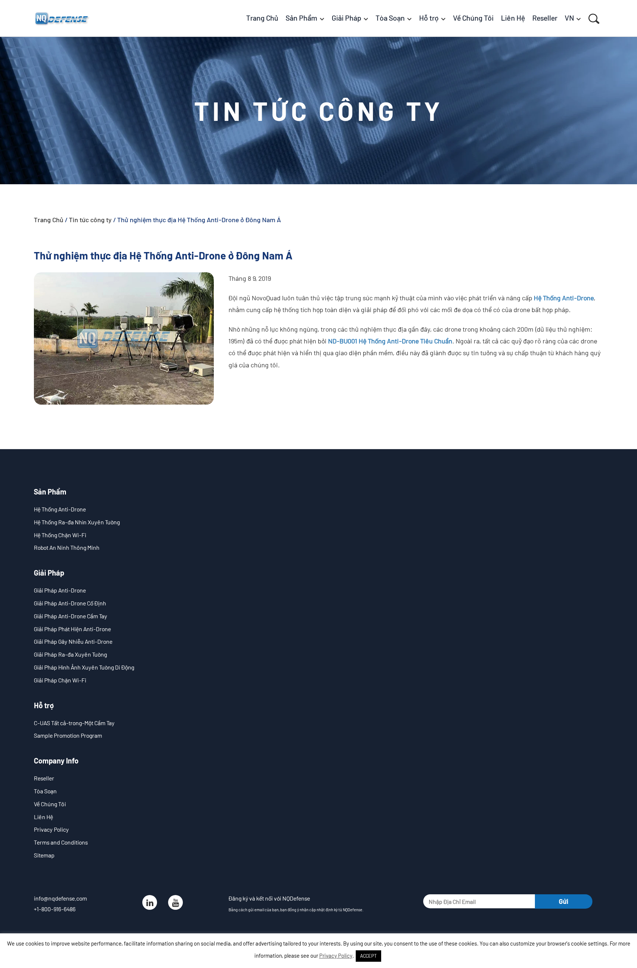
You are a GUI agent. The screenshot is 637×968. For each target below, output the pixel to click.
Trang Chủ (48, 220)
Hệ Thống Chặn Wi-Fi (60, 534)
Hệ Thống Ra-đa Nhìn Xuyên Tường (77, 521)
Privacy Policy (51, 829)
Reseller (44, 778)
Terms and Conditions (61, 842)
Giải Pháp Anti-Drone (60, 590)
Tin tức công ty (90, 220)
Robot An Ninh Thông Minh (67, 547)
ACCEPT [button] (368, 956)
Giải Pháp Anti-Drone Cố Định (70, 603)
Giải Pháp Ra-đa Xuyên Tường (70, 654)
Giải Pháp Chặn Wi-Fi (60, 680)
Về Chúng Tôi (50, 803)
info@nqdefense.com (60, 898)
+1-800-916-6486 (55, 908)
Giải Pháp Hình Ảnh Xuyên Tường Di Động (84, 667)
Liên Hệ (43, 816)
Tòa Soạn (45, 790)
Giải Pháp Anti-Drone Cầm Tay (70, 615)
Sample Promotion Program (68, 735)
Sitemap (44, 855)
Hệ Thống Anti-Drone (60, 509)
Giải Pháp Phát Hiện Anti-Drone (72, 628)
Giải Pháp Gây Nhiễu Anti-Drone (73, 641)
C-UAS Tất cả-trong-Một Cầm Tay (74, 722)
